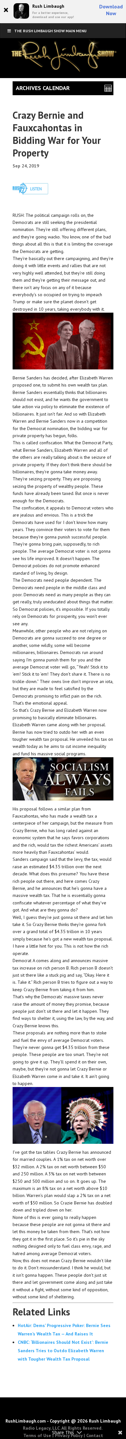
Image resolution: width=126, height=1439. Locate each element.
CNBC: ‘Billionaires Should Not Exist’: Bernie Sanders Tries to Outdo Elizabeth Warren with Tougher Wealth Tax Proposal (63, 1350)
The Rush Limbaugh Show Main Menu (50, 30)
